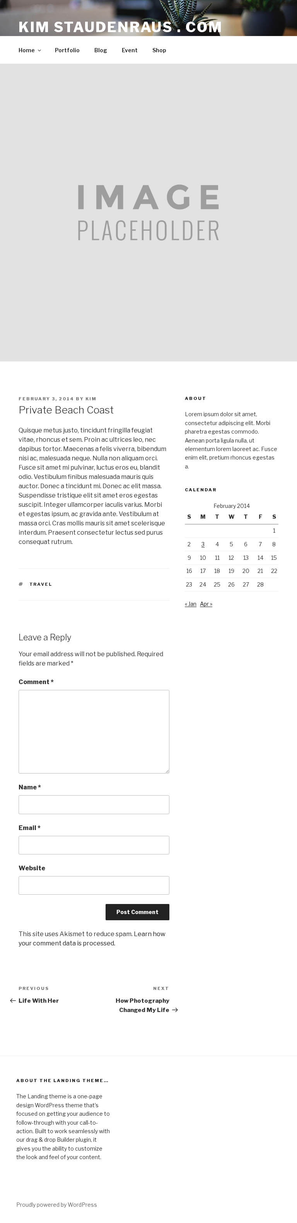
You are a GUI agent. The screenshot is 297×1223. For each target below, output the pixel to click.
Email (30, 828)
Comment (36, 682)
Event (130, 50)
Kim (91, 398)
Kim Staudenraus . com (120, 27)
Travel (41, 584)
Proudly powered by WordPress (56, 1204)
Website (32, 868)
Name (30, 787)
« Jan (190, 603)
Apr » (206, 603)
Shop (159, 50)
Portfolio (67, 50)
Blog (100, 50)
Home (27, 50)
